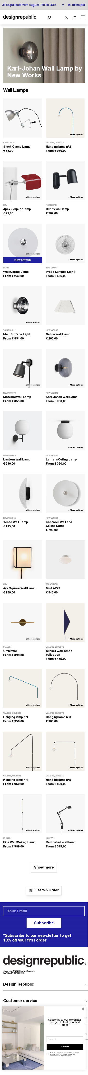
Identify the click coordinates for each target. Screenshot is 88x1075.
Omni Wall (10, 651)
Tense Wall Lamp (15, 522)
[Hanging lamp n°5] (65, 751)
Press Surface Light (60, 272)
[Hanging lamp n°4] (22, 751)
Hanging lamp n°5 (58, 780)
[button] (49, 17)
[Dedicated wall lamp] (65, 813)
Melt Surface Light (16, 334)
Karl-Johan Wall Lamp (62, 397)
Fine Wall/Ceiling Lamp (19, 842)
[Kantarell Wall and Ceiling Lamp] (65, 493)
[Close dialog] (83, 1009)
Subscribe (44, 923)
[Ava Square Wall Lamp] (22, 559)
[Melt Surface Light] (22, 305)
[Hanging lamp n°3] (65, 688)
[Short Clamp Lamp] (22, 118)
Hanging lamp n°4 (15, 780)
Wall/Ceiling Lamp (16, 272)
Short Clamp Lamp (16, 146)
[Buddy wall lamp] (65, 180)
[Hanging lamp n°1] (22, 688)
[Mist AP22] (65, 559)
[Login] (66, 17)
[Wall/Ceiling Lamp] (22, 243)
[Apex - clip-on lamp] (22, 180)
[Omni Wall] (22, 622)
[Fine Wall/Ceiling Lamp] (22, 813)
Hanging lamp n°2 (58, 146)
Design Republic (18, 984)
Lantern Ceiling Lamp (61, 459)
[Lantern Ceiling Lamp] (65, 430)
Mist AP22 (53, 588)
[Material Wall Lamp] (22, 368)
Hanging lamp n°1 (15, 717)
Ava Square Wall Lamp (19, 588)
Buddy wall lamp (57, 209)
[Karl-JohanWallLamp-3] (44, 55)
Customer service (20, 1001)
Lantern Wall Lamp (16, 459)
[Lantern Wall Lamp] (22, 430)
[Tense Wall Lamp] (22, 493)
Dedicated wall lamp (61, 842)
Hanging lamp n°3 (58, 717)
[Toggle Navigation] (82, 17)
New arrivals (22, 260)
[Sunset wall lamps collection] (65, 622)
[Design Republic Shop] (20, 17)
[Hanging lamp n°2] (65, 118)
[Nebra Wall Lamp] (65, 305)
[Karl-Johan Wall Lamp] (65, 368)
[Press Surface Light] (65, 243)
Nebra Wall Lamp (58, 334)
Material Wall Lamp (17, 397)
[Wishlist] (57, 17)
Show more (44, 867)
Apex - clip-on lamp (17, 209)
